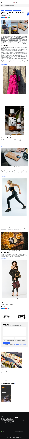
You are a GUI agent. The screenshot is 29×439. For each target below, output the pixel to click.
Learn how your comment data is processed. (20, 344)
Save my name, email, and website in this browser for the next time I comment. (14, 340)
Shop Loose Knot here (4, 64)
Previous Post (6, 315)
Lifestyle (9, 369)
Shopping (11, 369)
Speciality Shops (15, 369)
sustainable (7, 304)
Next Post (24, 314)
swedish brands (12, 304)
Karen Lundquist (4, 15)
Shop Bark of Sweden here (4, 146)
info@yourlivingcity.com (5, 431)
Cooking (6, 369)
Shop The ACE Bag (3, 258)
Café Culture (3, 369)
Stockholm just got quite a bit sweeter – (7, 371)
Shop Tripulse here (3, 176)
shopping (3, 304)
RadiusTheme (20, 437)
